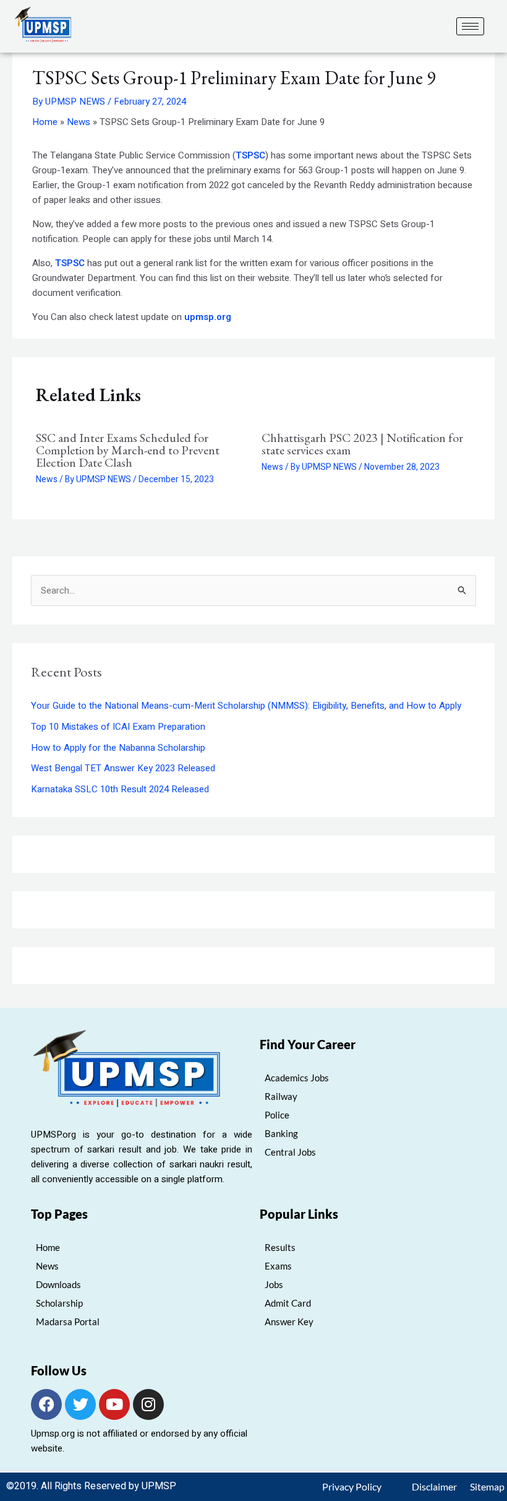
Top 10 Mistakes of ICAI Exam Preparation (118, 726)
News (78, 122)
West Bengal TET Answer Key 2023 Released (123, 768)
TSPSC (250, 155)
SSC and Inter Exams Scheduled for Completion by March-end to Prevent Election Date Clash (127, 450)
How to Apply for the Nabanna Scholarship (118, 748)
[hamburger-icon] (470, 26)
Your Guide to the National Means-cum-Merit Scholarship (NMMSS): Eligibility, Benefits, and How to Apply (246, 705)
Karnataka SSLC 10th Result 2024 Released (120, 789)
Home (45, 122)
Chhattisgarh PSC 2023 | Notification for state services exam (362, 444)
